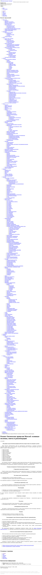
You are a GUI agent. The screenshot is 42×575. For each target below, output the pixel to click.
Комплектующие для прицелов (15, 117)
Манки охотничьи (8, 106)
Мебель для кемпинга (9, 372)
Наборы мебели (10, 373)
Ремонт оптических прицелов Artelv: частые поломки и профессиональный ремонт (18, 545)
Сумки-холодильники (11, 425)
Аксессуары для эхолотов (11, 351)
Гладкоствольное (10, 123)
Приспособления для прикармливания (16, 183)
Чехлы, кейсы (9, 165)
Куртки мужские (12, 95)
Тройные (8, 274)
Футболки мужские (12, 100)
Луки (10, 128)
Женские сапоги (12, 53)
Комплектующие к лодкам (10, 336)
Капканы (6, 104)
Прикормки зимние (10, 241)
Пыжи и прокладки (10, 147)
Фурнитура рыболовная (9, 332)
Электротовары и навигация (10, 427)
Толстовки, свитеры (10, 76)
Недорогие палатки (10, 381)
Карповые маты (12, 182)
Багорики (9, 219)
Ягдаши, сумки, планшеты (12, 166)
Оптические (11, 118)
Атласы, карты (9, 428)
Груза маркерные (10, 215)
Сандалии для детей (13, 50)
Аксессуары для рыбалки (9, 177)
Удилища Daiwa (10, 326)
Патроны (6, 141)
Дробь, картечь (10, 143)
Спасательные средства (9, 346)
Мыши (8, 307)
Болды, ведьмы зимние (13, 246)
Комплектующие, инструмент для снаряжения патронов (17, 144)
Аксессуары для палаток (11, 379)
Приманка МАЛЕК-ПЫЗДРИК (15, 250)
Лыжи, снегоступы (8, 105)
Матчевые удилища (10, 321)
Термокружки (7, 415)
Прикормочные (12, 287)
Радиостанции (9, 353)
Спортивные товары (8, 413)
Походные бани (10, 383)
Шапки (10, 68)
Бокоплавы (11, 245)
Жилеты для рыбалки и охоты (12, 70)
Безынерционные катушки (12, 259)
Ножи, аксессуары (8, 108)
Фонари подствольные (11, 120)
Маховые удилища (10, 322)
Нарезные (9, 145)
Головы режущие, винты (13, 229)
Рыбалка (4, 176)
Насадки (8, 292)
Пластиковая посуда (8, 23)
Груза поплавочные (10, 216)
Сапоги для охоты (10, 42)
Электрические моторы (11, 344)
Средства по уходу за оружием (12, 139)
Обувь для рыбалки (8, 43)
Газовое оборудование (9, 356)
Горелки (8, 358)
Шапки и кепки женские (13, 89)
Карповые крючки (10, 270)
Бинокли (8, 110)
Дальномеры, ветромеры (11, 111)
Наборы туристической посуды (13, 400)
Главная (4, 10)
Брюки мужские (12, 91)
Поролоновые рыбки (11, 308)
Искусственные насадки (13, 247)
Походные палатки (10, 384)
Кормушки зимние (10, 223)
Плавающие (11, 286)
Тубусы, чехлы (7, 315)
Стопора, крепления (11, 197)
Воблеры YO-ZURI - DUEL (14, 302)
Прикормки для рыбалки (11, 294)
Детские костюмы (12, 80)
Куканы (8, 187)
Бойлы (8, 284)
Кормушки (9, 185)
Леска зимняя (9, 235)
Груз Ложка (9, 206)
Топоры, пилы (9, 369)
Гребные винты (10, 341)
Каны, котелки (9, 396)
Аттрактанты (9, 283)
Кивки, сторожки (10, 222)
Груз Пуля (9, 209)
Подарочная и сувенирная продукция (12, 389)
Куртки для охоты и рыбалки (12, 72)
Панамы (10, 67)
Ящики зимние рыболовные (12, 257)
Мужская (8, 90)
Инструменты (7, 367)
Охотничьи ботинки (11, 41)
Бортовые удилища (10, 318)
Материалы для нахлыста (9, 276)
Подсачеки (7, 280)
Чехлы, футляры (12, 232)
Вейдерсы (9, 61)
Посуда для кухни (8, 24)
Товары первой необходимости (10, 29)
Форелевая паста (10, 295)
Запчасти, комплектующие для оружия (14, 124)
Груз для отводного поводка (12, 201)
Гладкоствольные (10, 142)
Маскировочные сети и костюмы (13, 156)
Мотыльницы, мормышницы (12, 236)
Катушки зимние (10, 221)
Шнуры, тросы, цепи (9, 426)
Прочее (8, 192)
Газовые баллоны (10, 357)
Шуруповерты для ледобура (14, 234)
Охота (4, 103)
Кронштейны (9, 112)
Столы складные (10, 375)
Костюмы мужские (12, 94)
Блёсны (8, 297)
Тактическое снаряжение (11, 164)
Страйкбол (5, 334)
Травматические (10, 148)
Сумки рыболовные (8, 314)
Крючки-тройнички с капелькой (13, 225)
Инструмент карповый (13, 181)
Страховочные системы (11, 409)
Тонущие (11, 289)
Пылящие (11, 288)
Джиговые (9, 269)
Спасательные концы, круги (12, 348)
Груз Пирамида (10, 208)
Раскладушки (9, 374)
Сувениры (9, 392)
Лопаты (8, 368)
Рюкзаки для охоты (10, 418)
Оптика (6, 109)
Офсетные (9, 273)
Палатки (6, 378)
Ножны (8, 158)
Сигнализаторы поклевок (12, 195)
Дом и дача (5, 19)
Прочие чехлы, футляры (11, 162)
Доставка (4, 12)
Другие (8, 303)
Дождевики (9, 69)
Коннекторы (9, 184)
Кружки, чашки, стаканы (11, 398)
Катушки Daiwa (10, 262)
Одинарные (9, 272)
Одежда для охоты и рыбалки (10, 59)
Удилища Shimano (10, 328)
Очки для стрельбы (10, 159)
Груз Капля (9, 203)
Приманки (7, 296)
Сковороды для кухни (11, 27)
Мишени (6, 107)
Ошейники (9, 33)
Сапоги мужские (12, 56)
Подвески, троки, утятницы (12, 161)
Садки (6, 312)
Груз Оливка (9, 207)
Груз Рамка (9, 210)
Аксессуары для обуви (9, 38)
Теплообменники (10, 363)
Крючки (6, 267)
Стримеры (9, 311)
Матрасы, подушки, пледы (10, 22)
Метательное (9, 125)
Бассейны (6, 20)
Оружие (6, 122)
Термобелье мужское (13, 99)
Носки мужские (12, 96)
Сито (8, 196)
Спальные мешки (8, 412)
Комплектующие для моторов (12, 342)
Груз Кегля (9, 204)
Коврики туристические (9, 370)
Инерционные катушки (11, 261)
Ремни (8, 163)
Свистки (8, 35)
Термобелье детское (13, 82)
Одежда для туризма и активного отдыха (12, 78)
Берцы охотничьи (10, 40)
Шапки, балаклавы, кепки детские (15, 83)
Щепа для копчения (8, 175)
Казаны (8, 395)
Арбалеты (11, 127)
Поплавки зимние (10, 240)
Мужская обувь (10, 54)
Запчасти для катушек (11, 260)
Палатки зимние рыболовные (12, 239)
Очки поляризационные (9, 278)
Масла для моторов (10, 343)
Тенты (8, 385)
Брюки (8, 60)
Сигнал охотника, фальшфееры (10, 151)
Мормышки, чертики (13, 248)
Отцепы (8, 238)
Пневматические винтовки (14, 136)
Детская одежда (10, 79)
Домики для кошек (8, 36)
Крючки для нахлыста (11, 271)
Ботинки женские (12, 52)
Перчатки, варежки (10, 74)
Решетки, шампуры (8, 173)
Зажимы (8, 406)
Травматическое (10, 140)
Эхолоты (8, 354)
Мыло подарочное (10, 390)
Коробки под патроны (11, 155)
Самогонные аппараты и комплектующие (12, 28)
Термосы (6, 416)
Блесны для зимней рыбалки (14, 244)
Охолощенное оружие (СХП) (12, 133)
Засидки (8, 153)
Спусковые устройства (11, 408)
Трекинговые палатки (11, 386)
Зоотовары (5, 31)
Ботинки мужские (12, 55)
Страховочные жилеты (11, 349)
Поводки (8, 190)
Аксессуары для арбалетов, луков (15, 126)
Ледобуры (11, 230)
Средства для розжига (9, 174)
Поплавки (7, 281)
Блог (3, 11)
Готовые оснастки (8, 198)
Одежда (4, 58)
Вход (3, 8)
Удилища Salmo (10, 327)
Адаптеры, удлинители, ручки (15, 227)
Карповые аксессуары (11, 180)
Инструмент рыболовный (12, 179)
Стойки (6, 313)
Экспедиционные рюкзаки (12, 419)
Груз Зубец (9, 202)
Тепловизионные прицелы (14, 119)
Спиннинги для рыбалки (11, 325)
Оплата (4, 13)
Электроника (7, 350)
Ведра (8, 178)
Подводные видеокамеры (12, 352)
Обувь (4, 37)
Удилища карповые (10, 329)
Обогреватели (9, 360)
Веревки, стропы (10, 405)
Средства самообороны (9, 167)
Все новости (5, 432)
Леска (6, 275)
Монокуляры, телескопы (11, 113)
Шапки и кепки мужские (14, 101)
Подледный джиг (12, 249)
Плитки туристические (11, 361)
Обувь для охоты (8, 39)
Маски (10, 66)
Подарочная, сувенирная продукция (11, 149)
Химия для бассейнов (9, 30)
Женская (8, 51)
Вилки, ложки (9, 394)
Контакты (4, 14)
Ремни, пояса (11, 98)
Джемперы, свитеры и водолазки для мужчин (17, 92)
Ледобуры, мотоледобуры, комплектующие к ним (16, 226)
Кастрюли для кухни (11, 25)
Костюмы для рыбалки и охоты (13, 71)
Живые (8, 304)
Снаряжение (7, 152)
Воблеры (8, 298)
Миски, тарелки (10, 399)
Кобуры (8, 154)
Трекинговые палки (10, 410)
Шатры (8, 388)
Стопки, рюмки (10, 402)
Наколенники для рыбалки (12, 237)
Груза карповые (10, 214)
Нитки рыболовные (8, 277)
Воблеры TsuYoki (12, 301)
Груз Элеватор (9, 213)
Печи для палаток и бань (11, 382)
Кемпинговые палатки (11, 380)
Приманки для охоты (9, 150)
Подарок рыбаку (8, 279)
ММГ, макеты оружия (11, 131)
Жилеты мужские (12, 93)
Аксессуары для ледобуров (14, 228)
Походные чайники (10, 401)
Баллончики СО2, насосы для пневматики (17, 135)
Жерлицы (9, 220)
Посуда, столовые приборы (10, 393)
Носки (8, 73)
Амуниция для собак (9, 32)
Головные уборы (10, 62)
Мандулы (8, 306)
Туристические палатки (11, 387)
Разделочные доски (10, 26)
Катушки (6, 258)
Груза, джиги (7, 199)
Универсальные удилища (11, 330)
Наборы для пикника (9, 377)
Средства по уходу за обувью (10, 57)
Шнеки (10, 233)
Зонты (6, 366)
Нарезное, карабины (11, 132)
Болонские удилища (10, 317)
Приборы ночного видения (12, 114)
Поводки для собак (10, 34)
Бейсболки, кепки (12, 65)
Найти (2, 6)
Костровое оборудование (9, 371)
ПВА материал (10, 293)
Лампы (8, 359)
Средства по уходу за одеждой (10, 102)
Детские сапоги (12, 49)
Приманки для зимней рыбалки (13, 242)
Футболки (9, 77)
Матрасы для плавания (9, 21)
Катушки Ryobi (10, 263)
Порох (8, 146)
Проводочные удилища (11, 324)
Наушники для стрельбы (11, 157)
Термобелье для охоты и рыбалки (13, 75)
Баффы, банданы (12, 64)
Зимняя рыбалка (8, 218)
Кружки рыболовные (11, 186)
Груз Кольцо (9, 205)
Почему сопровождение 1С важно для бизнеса (11, 546)
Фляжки (6, 420)
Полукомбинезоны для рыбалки (13, 45)
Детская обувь (9, 48)
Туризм (4, 355)
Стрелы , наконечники (13, 130)
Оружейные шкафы (8, 121)
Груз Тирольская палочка (11, 211)
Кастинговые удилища (11, 320)
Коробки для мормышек (11, 224)
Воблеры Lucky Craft (13, 299)
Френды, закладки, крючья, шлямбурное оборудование (17, 411)
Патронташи (9, 160)
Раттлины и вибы (12, 251)
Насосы (6, 345)
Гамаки (6, 364)
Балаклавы (11, 63)
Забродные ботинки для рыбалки (13, 44)
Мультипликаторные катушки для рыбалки (15, 265)
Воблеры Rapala (12, 300)
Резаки (8, 362)
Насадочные (11, 285)
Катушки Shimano (10, 264)
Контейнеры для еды (11, 397)
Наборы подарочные (11, 391)
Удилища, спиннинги (9, 316)
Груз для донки (10, 200)
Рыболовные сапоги (11, 46)
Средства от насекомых (9, 414)
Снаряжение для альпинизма (10, 404)
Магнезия (9, 407)
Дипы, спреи (9, 290)
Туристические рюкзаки (9, 417)
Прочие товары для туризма (10, 403)
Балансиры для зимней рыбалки (15, 243)
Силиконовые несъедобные (12, 309)
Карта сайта (5, 15)
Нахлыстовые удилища (11, 323)
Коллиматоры (11, 116)
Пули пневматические (13, 138)
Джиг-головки (9, 217)
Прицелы (8, 115)
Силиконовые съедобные (11, 310)
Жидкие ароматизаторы (11, 291)
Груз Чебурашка (10, 212)
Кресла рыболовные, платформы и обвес (12, 266)
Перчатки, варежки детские (14, 81)
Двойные (8, 268)
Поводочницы (9, 191)
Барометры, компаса (11, 429)
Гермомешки (7, 365)
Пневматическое (10, 134)
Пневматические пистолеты (14, 137)
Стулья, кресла (9, 376)
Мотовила (9, 189)
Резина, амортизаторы (11, 193)
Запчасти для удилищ (11, 319)
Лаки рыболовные (10, 188)
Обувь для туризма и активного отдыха (12, 47)
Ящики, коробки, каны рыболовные (11, 333)
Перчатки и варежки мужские (14, 97)
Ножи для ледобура (12, 231)
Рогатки (10, 129)
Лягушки (8, 305)
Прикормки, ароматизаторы (10, 282)
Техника (4, 335)
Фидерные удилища (10, 331)
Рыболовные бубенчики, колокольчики (14, 194)
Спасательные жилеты (11, 347)
